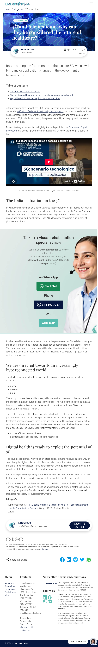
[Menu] (91, 4)
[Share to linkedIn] (69, 559)
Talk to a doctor (78, 641)
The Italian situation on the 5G (25, 91)
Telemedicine (20, 20)
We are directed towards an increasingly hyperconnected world (41, 95)
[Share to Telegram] (75, 559)
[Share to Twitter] (82, 559)
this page (45, 549)
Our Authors (10, 586)
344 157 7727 (51, 304)
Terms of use (26, 618)
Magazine (9, 583)
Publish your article (10, 593)
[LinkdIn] (45, 597)
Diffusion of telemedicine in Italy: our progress (40, 111)
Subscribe (51, 583)
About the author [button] (79, 525)
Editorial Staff (27, 49)
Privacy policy (26, 621)
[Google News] (50, 601)
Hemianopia (10, 589)
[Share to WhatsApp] (89, 559)
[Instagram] (45, 601)
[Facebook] (50, 597)
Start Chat (51, 286)
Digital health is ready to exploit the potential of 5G (35, 98)
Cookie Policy (26, 624)
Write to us (48, 323)
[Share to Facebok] (62, 559)
